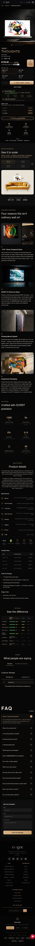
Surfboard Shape (9, 874)
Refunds (19, 935)
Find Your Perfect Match (18, 118)
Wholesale (26, 877)
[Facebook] (13, 859)
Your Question (6, 819)
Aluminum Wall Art (9, 869)
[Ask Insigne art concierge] (33, 936)
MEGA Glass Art (9, 872)
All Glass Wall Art (9, 866)
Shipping (24, 935)
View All (32, 711)
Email (4, 813)
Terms (14, 935)
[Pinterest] (17, 859)
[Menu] (33, 2)
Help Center (17, 901)
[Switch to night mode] (32, 164)
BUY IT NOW (17, 87)
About (26, 866)
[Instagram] (9, 859)
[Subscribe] (25, 910)
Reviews (9, 663)
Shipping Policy (17, 895)
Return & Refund (17, 898)
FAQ (26, 869)
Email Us (11, 927)
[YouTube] (25, 859)
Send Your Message (17, 832)
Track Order (17, 892)
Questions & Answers (21, 663)
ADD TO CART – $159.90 (22, 83)
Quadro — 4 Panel (9, 877)
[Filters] (4, 682)
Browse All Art (26, 882)
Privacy (10, 935)
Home (2, 5)
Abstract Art (7, 5)
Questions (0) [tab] (25, 677)
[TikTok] (21, 859)
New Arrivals (9, 885)
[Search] (24, 2)
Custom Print (9, 882)
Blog (26, 880)
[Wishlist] (21, 2)
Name (4, 807)
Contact (26, 872)
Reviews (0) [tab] (9, 677)
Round (9, 880)
